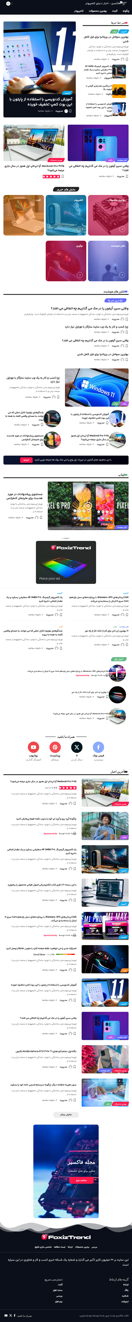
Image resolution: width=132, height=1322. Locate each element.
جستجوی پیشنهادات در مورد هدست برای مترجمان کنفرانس (25, 437)
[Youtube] (33, 751)
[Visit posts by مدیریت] (122, 59)
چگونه (109, 94)
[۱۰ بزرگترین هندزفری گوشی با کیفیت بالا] (119, 91)
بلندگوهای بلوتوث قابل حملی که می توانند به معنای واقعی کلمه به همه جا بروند (24, 416)
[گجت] (23, 215)
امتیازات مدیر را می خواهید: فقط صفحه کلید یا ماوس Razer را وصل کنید (41, 948)
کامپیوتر (123, 31)
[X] (77, 751)
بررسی (94, 1247)
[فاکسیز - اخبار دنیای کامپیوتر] (104, 3)
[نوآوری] (66, 261)
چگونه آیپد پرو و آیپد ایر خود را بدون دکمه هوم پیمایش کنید (46, 819)
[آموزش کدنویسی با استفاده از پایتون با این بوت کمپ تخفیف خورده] (119, 109)
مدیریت (115, 59)
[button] (126, 3)
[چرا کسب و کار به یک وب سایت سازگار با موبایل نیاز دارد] (97, 387)
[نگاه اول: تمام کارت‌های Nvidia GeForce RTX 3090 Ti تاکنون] (105, 1059)
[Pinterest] (55, 751)
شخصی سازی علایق (43, 1247)
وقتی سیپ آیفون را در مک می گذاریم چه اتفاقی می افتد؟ (89, 308)
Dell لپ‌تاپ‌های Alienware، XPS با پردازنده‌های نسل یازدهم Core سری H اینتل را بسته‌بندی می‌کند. (99, 599)
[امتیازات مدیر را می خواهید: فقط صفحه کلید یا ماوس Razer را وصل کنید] (105, 959)
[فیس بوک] (14, 1315)
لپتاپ (114, 31)
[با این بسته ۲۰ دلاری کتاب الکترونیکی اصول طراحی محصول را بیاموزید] (105, 893)
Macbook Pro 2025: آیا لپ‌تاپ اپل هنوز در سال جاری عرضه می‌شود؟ (90, 437)
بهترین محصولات (56, 160)
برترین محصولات (82, 1247)
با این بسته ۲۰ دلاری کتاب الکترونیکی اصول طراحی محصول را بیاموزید (42, 885)
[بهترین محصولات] (108, 215)
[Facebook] (98, 751)
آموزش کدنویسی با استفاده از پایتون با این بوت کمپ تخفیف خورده (99, 107)
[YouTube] (6, 1315)
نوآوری (79, 246)
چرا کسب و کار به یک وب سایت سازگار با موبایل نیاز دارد (96, 327)
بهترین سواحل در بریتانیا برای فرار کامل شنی (102, 354)
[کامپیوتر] (66, 215)
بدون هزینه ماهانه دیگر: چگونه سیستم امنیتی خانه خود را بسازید (43, 1085)
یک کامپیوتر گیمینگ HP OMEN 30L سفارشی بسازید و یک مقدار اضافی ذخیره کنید (98, 70)
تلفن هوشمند (121, 160)
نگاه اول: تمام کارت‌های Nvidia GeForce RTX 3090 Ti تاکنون (46, 1051)
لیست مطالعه (59, 1247)
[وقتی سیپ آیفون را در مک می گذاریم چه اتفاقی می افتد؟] (98, 143)
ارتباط (70, 1247)
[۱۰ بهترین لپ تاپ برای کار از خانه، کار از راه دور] (117, 694)
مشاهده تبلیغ (81, 1180)
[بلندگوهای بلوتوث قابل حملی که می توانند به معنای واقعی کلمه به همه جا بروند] (52, 418)
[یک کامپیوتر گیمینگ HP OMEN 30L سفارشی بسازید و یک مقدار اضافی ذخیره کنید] (119, 71)
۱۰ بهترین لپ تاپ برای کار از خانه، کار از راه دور (107, 631)
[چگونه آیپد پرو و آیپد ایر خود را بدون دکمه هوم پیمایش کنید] (105, 826)
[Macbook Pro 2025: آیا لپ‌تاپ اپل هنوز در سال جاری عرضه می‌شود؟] (33, 143)
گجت (38, 200)
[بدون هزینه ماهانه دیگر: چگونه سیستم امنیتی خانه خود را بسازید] (105, 1093)
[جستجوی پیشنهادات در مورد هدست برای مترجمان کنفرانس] (52, 440)
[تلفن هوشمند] (108, 261)
